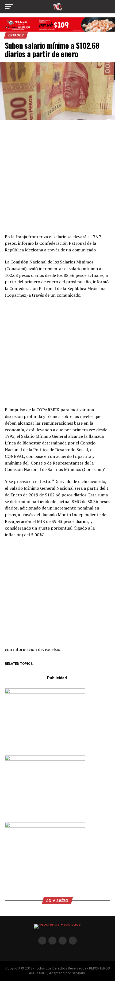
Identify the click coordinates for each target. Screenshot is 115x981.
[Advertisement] (57, 176)
